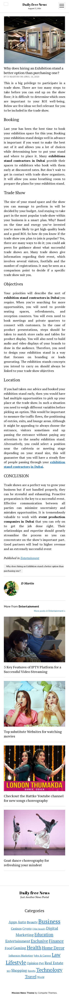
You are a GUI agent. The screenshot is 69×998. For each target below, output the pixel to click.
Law (56, 955)
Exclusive (39, 941)
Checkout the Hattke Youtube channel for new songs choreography (34, 798)
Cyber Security (38, 929)
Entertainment (30, 558)
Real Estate (54, 963)
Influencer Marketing (21, 955)
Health (34, 947)
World (40, 977)
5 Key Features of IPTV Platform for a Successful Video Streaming (32, 669)
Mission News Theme (23, 992)
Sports (31, 970)
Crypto (27, 928)
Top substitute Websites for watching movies (33, 733)
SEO (9, 971)
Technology (49, 970)
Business (49, 921)
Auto (22, 922)
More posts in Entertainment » (49, 610)
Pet (41, 963)
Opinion (32, 963)
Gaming (19, 947)
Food (8, 948)
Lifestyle (16, 962)
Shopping (19, 970)
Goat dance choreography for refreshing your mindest (26, 862)
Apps (13, 922)
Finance (56, 941)
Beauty (32, 922)
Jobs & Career (42, 955)
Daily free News (35, 4)
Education (43, 934)
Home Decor (53, 947)
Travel (30, 976)
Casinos (16, 928)
